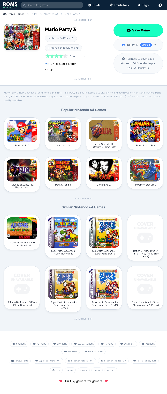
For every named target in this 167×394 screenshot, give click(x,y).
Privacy (83, 370)
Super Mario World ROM (49, 361)
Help (57, 370)
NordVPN (139, 44)
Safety (70, 370)
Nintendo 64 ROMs (59, 38)
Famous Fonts (21, 361)
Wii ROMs (108, 344)
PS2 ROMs (150, 344)
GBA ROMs (61, 344)
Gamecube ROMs (85, 344)
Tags (145, 5)
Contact (110, 370)
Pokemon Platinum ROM (82, 361)
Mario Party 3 (72, 14)
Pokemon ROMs (95, 351)
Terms (97, 370)
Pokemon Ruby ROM (146, 361)
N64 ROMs (72, 351)
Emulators (121, 5)
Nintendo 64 (51, 14)
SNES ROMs (128, 344)
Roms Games (16, 14)
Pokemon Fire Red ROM (115, 361)
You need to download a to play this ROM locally (138, 63)
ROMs (96, 5)
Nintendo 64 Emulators (61, 47)
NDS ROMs (21, 344)
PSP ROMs (41, 344)
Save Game (140, 30)
